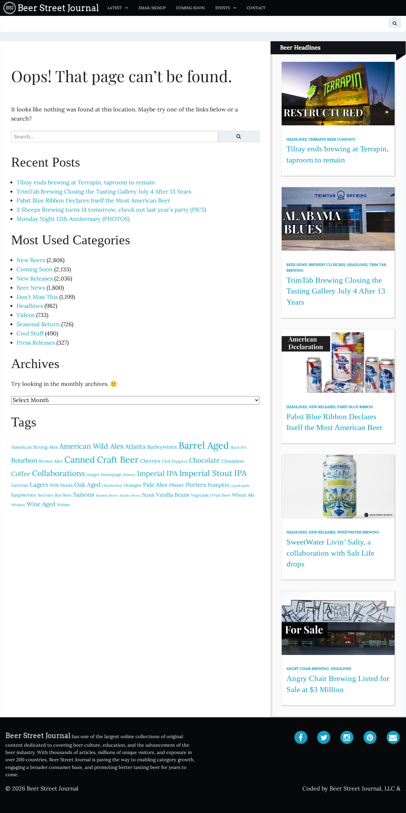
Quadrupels (240, 485)
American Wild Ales (91, 446)
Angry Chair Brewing (307, 668)
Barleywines (162, 446)
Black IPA (238, 447)
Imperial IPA (157, 473)
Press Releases (35, 342)
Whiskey (18, 505)
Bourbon (24, 460)
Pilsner (176, 485)
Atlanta (135, 446)
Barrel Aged (204, 445)
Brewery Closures (327, 264)
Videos (25, 315)
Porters (196, 484)
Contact (256, 7)
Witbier (63, 504)
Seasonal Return (38, 324)
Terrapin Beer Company (332, 139)
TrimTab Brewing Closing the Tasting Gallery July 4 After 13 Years (103, 191)
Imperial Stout (205, 473)
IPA (240, 473)
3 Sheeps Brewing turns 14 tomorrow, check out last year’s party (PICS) (111, 209)
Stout (148, 495)
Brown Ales (51, 461)
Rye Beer (63, 495)
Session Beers (107, 495)
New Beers (30, 260)
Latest (115, 7)
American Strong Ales (34, 447)
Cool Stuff (29, 333)
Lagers (39, 484)
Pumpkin (219, 484)
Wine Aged (41, 504)
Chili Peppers (174, 461)
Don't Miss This (37, 297)
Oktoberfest (112, 485)
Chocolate (204, 460)
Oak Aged (87, 484)
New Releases (34, 278)
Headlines (29, 305)
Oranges (132, 485)
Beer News (30, 287)
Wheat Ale (243, 495)
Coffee (20, 474)
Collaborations (58, 473)
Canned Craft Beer (101, 459)
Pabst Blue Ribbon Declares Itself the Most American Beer (93, 200)
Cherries (150, 461)
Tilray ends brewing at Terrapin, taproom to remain (85, 182)
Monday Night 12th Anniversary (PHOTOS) (72, 218)
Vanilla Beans (172, 494)
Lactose (19, 485)
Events (222, 7)
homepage (111, 474)
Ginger (93, 474)
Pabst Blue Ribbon (355, 407)
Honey (129, 474)
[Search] (395, 22)
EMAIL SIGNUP (152, 7)
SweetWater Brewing (358, 532)
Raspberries (23, 495)
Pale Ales (155, 484)
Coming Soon (190, 7)
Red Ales (45, 495)
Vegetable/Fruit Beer (210, 495)
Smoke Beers (130, 495)
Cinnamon (232, 461)
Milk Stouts (61, 485)
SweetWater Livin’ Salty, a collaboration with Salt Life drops (330, 553)
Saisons (83, 494)
